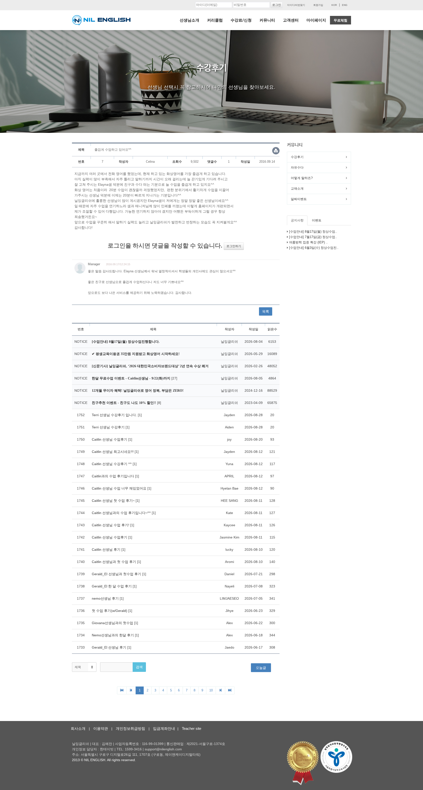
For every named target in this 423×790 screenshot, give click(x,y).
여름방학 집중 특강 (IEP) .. (308, 242)
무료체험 (340, 20)
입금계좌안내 (164, 728)
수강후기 (297, 157)
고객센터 (291, 20)
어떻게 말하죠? (302, 178)
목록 (265, 311)
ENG (344, 5)
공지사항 (297, 220)
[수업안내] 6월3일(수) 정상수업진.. (314, 248)
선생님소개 (189, 20)
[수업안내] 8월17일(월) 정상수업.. (313, 231)
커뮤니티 (267, 20)
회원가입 (318, 5)
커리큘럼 (215, 20)
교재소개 (297, 188)
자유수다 (297, 167)
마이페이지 (316, 20)
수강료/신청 (241, 20)
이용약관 (100, 728)
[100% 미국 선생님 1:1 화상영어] (101, 20)
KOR (334, 5)
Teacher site (191, 728)
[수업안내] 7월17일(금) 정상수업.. (313, 237)
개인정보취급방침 (130, 728)
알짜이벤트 (299, 199)
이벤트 (316, 220)
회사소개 (78, 728)
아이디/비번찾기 (296, 5)
